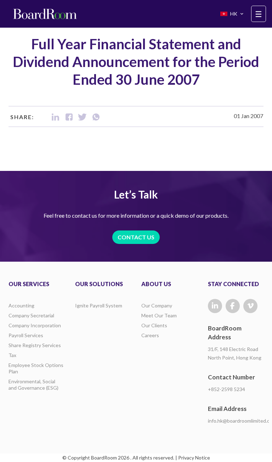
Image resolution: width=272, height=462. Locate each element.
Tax (12, 355)
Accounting (21, 305)
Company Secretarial (31, 315)
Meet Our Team (159, 315)
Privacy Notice (194, 458)
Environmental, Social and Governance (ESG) (33, 384)
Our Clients (154, 325)
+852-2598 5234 (226, 389)
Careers (150, 335)
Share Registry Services (34, 345)
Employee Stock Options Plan (35, 368)
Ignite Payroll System (98, 305)
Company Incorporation (34, 325)
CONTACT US (136, 237)
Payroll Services (25, 335)
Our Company (156, 305)
